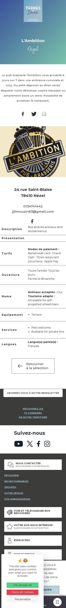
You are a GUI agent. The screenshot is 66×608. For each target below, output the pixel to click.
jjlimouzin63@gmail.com (33, 211)
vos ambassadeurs (17, 499)
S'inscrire (45, 589)
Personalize (22, 599)
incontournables (16, 481)
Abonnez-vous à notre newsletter (33, 393)
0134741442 (33, 206)
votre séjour (13, 493)
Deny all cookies (23, 592)
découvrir (11, 475)
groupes (10, 487)
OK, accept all (22, 585)
